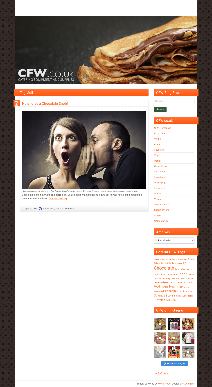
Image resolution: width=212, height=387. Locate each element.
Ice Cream (159, 171)
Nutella (157, 215)
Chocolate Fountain (182, 269)
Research (187, 291)
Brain (184, 259)
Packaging (159, 182)
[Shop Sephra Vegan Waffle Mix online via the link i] (160, 352)
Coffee (191, 275)
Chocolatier (159, 274)
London (186, 287)
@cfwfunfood (162, 373)
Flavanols (181, 282)
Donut (157, 160)
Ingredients (160, 177)
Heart (181, 287)
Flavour (189, 282)
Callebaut (164, 263)
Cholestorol (171, 274)
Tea (155, 300)
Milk (162, 291)
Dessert (157, 282)
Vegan (157, 199)
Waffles (169, 300)
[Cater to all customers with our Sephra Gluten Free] (174, 338)
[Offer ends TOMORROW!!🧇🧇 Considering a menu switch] (174, 352)
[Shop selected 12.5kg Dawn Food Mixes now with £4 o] (188, 352)
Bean (156, 259)
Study (178, 296)
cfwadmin (48, 208)
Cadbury (157, 263)
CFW (184, 263)
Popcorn (158, 155)
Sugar (184, 296)
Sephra (170, 295)
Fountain (164, 287)
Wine (175, 300)
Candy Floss (160, 166)
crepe (173, 279)
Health (173, 286)
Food (157, 286)
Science (159, 295)
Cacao (190, 259)
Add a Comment (65, 208)
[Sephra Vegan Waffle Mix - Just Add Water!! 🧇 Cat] (188, 324)
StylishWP (189, 383)
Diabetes (164, 282)
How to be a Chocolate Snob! (45, 103)
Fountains (159, 149)
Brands (158, 193)
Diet (170, 282)
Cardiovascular (175, 263)
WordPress (164, 383)
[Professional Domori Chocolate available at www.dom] (174, 324)
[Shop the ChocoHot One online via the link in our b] (160, 338)
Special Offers (161, 210)
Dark (177, 279)
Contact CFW (161, 221)
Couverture (159, 278)
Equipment (159, 188)
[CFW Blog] (106, 49)
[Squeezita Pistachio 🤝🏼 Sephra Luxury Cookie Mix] (160, 324)
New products (161, 204)
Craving (167, 279)
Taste (190, 296)
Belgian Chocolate (166, 259)
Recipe (179, 291)
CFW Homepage (162, 128)
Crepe (157, 144)
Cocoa (182, 274)
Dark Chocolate (187, 278)
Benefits (179, 259)
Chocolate (159, 133)
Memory (157, 291)
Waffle (157, 138)
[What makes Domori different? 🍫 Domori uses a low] (188, 338)
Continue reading (58, 198)
